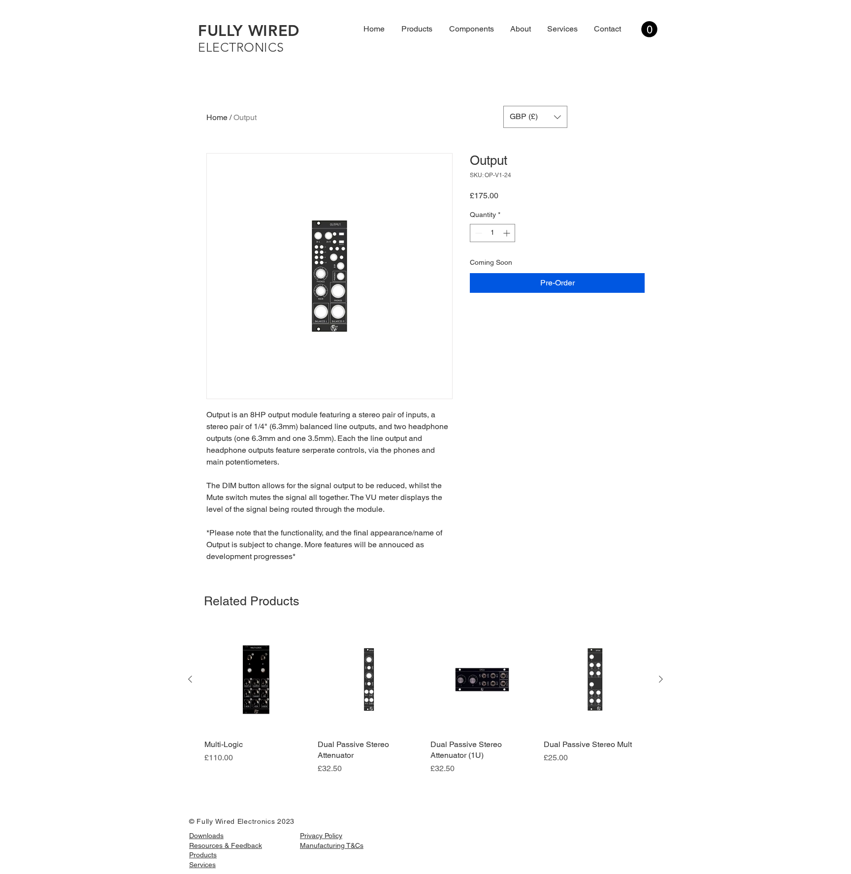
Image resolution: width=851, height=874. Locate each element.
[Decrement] (477, 233)
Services (202, 865)
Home (217, 117)
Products (203, 855)
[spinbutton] (492, 233)
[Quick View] (256, 679)
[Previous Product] (190, 679)
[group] (425, 701)
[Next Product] (661, 679)
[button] (535, 117)
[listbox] (535, 117)
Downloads (206, 836)
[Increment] (507, 233)
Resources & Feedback (225, 845)
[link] (649, 29)
